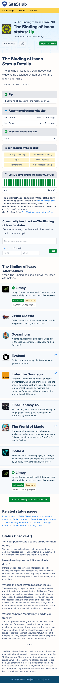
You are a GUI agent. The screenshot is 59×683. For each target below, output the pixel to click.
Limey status (8, 516)
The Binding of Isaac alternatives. (37, 212)
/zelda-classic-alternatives (15, 313)
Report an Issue (48, 43)
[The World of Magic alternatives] (5, 427)
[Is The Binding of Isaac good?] (22, 43)
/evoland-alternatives (12, 353)
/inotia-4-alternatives (12, 448)
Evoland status (19, 519)
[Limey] (5, 289)
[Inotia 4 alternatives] (5, 452)
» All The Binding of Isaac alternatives (29, 499)
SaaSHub (26, 679)
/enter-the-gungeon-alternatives (18, 371)
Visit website (18, 300)
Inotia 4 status (19, 525)
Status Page (14, 679)
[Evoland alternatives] (5, 357)
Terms (47, 679)
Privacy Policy (37, 679)
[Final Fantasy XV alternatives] (5, 406)
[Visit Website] (56, 355)
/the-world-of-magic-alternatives (18, 423)
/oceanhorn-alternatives (13, 331)
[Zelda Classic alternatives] (5, 317)
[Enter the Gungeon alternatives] (5, 375)
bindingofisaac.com (45, 200)
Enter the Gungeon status (43, 519)
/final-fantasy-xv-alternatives (16, 402)
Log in (5, 248)
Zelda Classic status (28, 516)
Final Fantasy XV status (17, 522)
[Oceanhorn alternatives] (5, 335)
